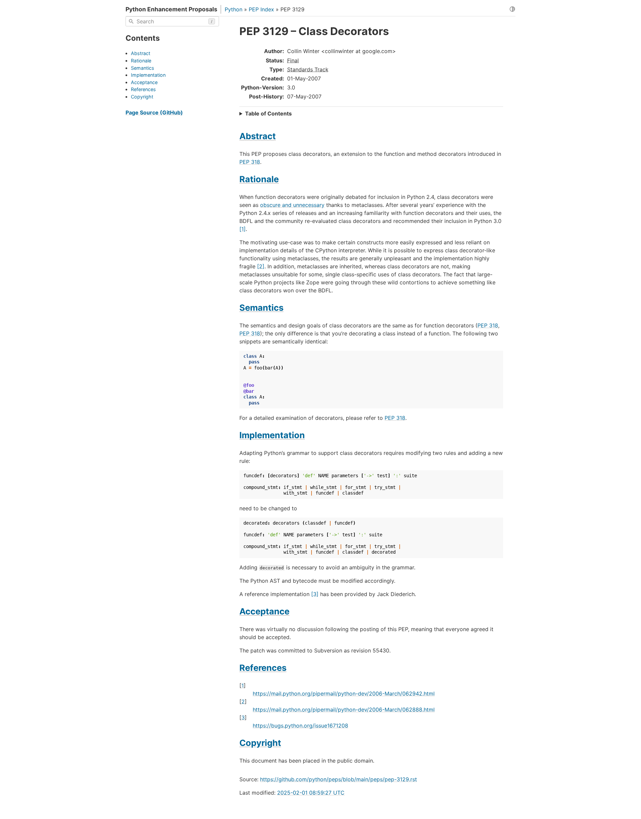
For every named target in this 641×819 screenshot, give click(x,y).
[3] (314, 594)
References (143, 89)
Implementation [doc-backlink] (272, 435)
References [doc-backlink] (262, 667)
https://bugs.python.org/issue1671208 (300, 725)
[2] (260, 266)
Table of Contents (268, 113)
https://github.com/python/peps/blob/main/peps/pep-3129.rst (338, 779)
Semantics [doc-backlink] (261, 307)
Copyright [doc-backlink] (260, 743)
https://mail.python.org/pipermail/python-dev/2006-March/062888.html (344, 709)
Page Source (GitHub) (154, 112)
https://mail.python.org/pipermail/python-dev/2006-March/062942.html (344, 693)
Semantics (142, 68)
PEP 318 (249, 162)
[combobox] (172, 21)
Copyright (142, 96)
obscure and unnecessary (292, 205)
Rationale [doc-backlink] (259, 179)
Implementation (148, 75)
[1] (242, 229)
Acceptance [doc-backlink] (264, 611)
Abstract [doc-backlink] (257, 136)
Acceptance (144, 82)
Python (233, 9)
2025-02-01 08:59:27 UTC (311, 792)
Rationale (141, 60)
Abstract (140, 53)
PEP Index (261, 9)
